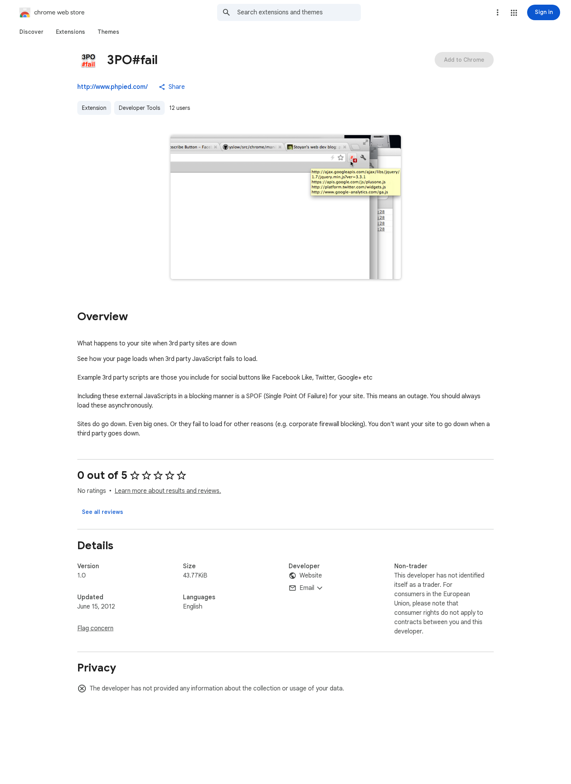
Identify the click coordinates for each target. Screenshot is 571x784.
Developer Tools (139, 107)
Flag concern (95, 628)
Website (310, 575)
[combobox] (299, 12)
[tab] (31, 32)
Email (306, 588)
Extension (94, 107)
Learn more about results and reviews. (168, 491)
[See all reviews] (102, 512)
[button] (514, 13)
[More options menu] (497, 12)
